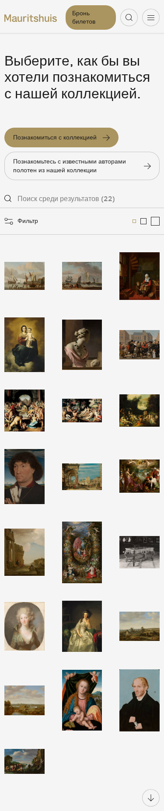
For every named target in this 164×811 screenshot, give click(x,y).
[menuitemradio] (134, 221)
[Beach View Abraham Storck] (82, 276)
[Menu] (151, 17)
